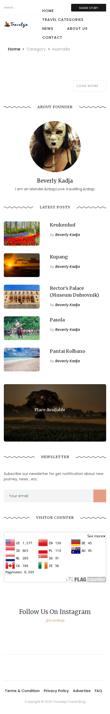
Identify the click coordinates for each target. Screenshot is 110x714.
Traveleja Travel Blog (69, 701)
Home (48, 10)
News (47, 28)
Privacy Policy (56, 690)
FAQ (98, 690)
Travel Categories (62, 19)
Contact (52, 37)
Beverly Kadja (65, 234)
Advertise (82, 690)
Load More (88, 85)
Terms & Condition (22, 690)
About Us (77, 28)
